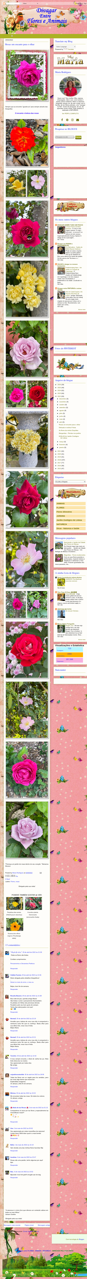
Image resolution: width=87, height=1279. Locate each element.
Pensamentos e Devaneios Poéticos (22, 963)
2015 (59, 468)
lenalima (13, 1157)
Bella (12, 1145)
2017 (59, 463)
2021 (59, 451)
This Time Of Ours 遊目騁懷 (67, 592)
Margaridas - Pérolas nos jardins (70, 433)
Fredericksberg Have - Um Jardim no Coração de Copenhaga (74, 269)
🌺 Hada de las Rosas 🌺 (19, 1107)
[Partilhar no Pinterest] (14, 876)
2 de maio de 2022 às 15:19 (24, 1145)
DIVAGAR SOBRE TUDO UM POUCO (70, 225)
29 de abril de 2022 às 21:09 (32, 952)
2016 (59, 465)
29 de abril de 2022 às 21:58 (32, 996)
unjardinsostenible (17, 1074)
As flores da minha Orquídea (68, 430)
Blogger (81, 1239)
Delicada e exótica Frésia (67, 427)
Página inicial (29, 1225)
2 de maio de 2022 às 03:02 (23, 1128)
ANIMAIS (61, 503)
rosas (17, 881)
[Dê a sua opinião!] (8, 876)
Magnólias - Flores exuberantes (74, 555)
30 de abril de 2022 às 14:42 (26, 1056)
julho (61, 413)
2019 (59, 457)
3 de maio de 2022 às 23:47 (26, 1157)
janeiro (61, 447)
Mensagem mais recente (12, 1225)
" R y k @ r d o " (16, 952)
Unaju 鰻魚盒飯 (70, 594)
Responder (14, 968)
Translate (70, 49)
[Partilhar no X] (10, 876)
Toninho (13, 1056)
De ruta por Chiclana (72, 611)
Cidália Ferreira (15, 975)
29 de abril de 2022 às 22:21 (26, 1037)
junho (61, 416)
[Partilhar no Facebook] (12, 876)
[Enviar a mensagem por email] (6, 876)
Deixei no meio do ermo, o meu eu (22, 982)
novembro (63, 402)
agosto (61, 410)
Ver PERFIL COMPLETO (70, 113)
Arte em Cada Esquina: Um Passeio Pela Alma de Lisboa (74, 293)
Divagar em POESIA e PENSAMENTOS (65, 244)
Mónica (13, 1093)
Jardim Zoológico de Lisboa (69, 520)
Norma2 (13, 1018)
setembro (62, 407)
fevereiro (62, 444)
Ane (11, 1128)
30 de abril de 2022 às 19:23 (26, 1093)
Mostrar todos (82, 309)
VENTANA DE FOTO (64, 609)
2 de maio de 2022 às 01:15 (38, 1107)
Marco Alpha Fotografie (65, 624)
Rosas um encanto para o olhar (69, 424)
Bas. (12, 1172)
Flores (13, 881)
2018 (59, 460)
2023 (59, 393)
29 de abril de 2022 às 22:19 (26, 1018)
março (61, 442)
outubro (62, 404)
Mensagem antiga (44, 1225)
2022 (59, 396)
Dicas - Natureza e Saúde (68, 528)
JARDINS (61, 516)
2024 (59, 390)
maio (61, 419)
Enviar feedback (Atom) (31, 1231)
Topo (83, 1270)
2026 (59, 384)
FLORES (60, 508)
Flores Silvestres (64, 512)
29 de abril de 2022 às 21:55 (31, 975)
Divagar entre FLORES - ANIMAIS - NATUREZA (34, 1251)
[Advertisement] (70, 183)
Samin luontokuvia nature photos (69, 577)
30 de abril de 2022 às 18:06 (34, 1074)
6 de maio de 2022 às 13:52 (23, 1172)
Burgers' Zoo (70, 625)
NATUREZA (62, 524)
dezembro (63, 399)
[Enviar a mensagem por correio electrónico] (40, 873)
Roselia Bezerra (16, 996)
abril (61, 422)
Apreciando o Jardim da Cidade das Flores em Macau (74, 543)
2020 (59, 454)
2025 (59, 387)
